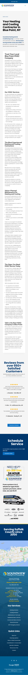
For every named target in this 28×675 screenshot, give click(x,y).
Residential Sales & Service (14, 617)
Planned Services (14, 622)
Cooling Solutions (14, 612)
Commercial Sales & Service (14, 620)
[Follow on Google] (14, 660)
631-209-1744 (14, 1)
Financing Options (14, 638)
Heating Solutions (14, 610)
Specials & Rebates (14, 645)
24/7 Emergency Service (14, 625)
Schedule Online (8, 453)
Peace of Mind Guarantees (14, 640)
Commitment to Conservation (14, 643)
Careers (14, 650)
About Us (14, 635)
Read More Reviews (14, 425)
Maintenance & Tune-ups (14, 615)
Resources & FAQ (14, 647)
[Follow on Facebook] (12, 660)
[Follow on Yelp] (16, 660)
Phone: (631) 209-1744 (14, 582)
